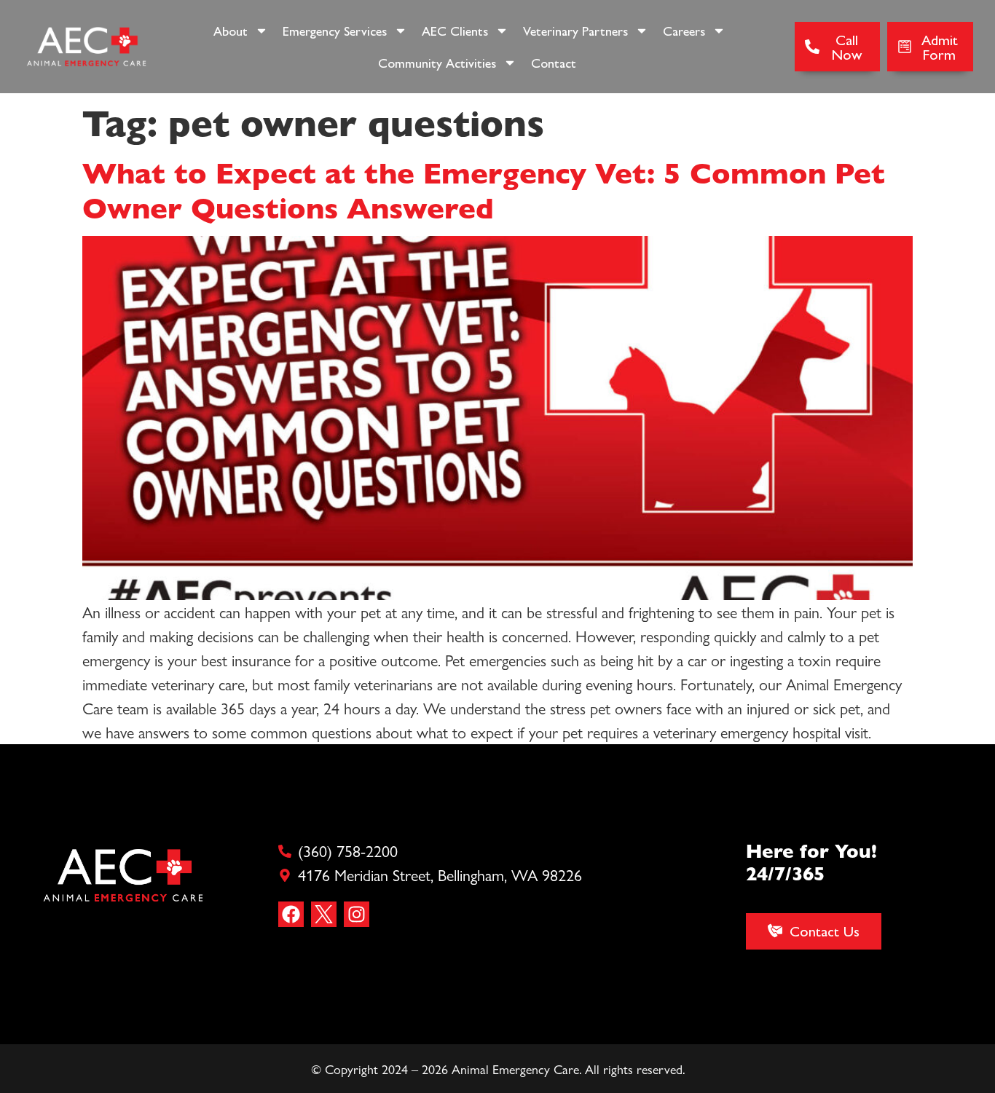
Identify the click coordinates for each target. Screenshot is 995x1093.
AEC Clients (455, 30)
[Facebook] (291, 914)
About (230, 30)
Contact (553, 62)
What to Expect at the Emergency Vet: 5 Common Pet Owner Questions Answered (483, 189)
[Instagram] (356, 914)
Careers (684, 30)
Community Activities (437, 62)
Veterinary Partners (575, 30)
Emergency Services (335, 30)
